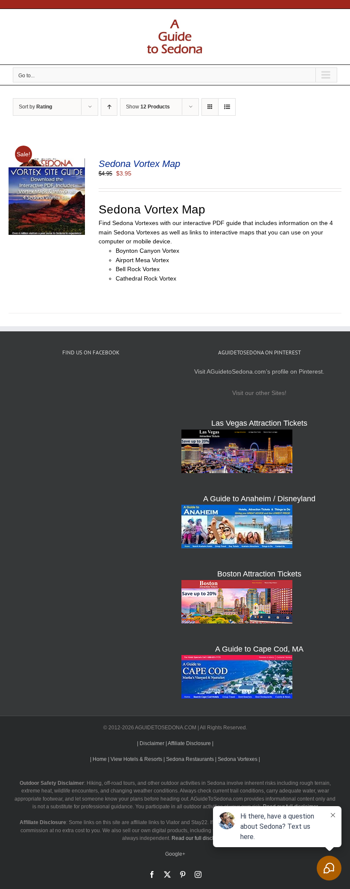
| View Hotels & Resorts (135, 759)
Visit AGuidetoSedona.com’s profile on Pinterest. (259, 371)
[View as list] (227, 107)
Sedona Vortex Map (139, 163)
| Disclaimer (150, 743)
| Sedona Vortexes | (237, 759)
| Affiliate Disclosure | (189, 743)
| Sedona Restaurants (188, 759)
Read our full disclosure (199, 838)
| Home (98, 759)
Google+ (175, 854)
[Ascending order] (109, 107)
